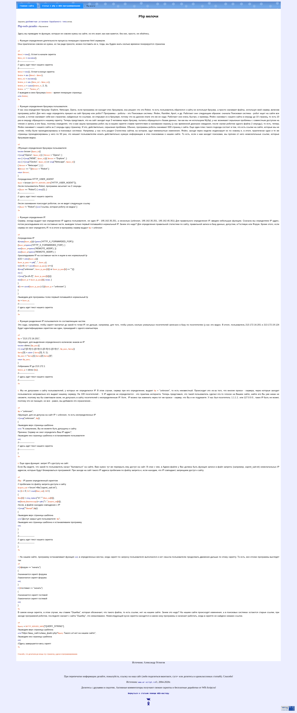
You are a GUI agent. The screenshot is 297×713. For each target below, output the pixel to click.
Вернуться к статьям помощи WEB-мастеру (148, 693)
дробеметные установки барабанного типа (46, 22)
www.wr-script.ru (146, 682)
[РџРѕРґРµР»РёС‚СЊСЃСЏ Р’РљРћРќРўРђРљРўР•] (148, 701)
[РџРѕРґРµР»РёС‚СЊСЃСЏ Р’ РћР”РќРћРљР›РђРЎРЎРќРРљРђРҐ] (148, 705)
